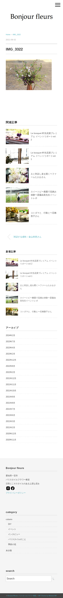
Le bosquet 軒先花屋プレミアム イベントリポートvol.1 (44, 155)
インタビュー (14, 534)
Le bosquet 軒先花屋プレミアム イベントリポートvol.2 (44, 136)
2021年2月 (10, 427)
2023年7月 (10, 341)
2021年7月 (10, 409)
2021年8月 (10, 403)
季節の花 (12, 544)
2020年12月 (11, 433)
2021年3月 (10, 421)
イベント (12, 529)
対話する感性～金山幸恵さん (27, 237)
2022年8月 (10, 366)
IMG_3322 (17, 34)
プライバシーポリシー (16, 493)
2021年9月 (10, 397)
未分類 (9, 550)
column (9, 519)
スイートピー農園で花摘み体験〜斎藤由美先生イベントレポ (43, 194)
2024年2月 (10, 335)
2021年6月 (10, 415)
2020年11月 (11, 440)
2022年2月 (10, 372)
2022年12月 (11, 360)
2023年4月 (10, 347)
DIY (9, 524)
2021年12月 (11, 378)
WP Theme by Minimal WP (47, 595)
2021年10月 (11, 390)
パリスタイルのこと (17, 539)
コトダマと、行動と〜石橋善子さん (36, 311)
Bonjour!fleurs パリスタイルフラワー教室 (22, 595)
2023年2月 (10, 354)
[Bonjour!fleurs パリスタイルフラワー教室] (32, 13)
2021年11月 (11, 384)
